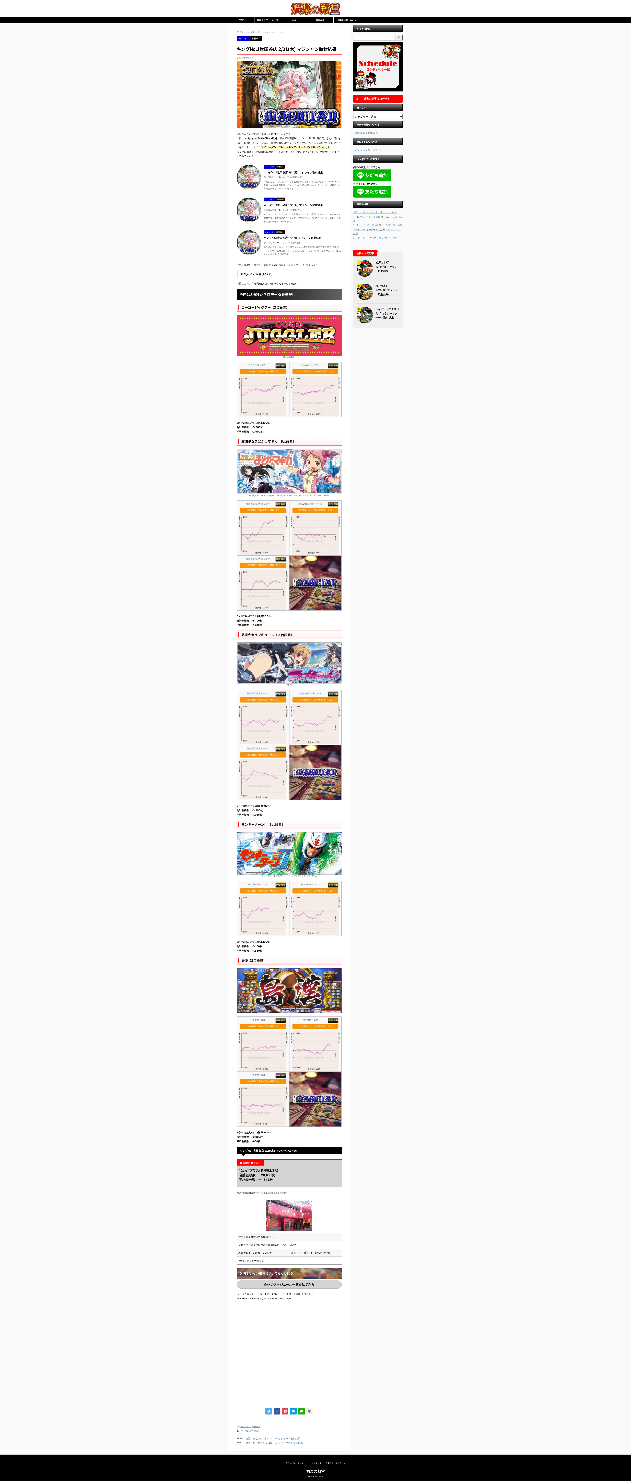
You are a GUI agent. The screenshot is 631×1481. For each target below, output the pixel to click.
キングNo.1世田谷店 (292, 177)
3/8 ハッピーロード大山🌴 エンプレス (375, 212)
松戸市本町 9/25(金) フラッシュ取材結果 (386, 290)
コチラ (248, 1260)
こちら (310, 1294)
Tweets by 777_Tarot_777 (368, 150)
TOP (241, 20)
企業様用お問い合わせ (335, 1463)
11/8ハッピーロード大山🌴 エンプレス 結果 (377, 225)
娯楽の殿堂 (315, 1471)
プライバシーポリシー (295, 1463)
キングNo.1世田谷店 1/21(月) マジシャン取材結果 (293, 205)
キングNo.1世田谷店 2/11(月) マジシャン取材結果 (293, 172)
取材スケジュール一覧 (268, 20)
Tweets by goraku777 (365, 132)
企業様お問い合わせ (346, 20)
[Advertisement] (264, 1330)
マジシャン (245, 1426)
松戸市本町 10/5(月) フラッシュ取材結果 (386, 267)
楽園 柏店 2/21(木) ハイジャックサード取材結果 (273, 1438)
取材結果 (320, 20)
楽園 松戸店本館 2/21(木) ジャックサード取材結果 (274, 1442)
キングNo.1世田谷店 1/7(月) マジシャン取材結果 (293, 237)
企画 (294, 20)
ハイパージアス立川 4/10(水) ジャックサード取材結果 (387, 313)
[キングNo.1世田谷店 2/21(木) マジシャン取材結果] (293, 1411)
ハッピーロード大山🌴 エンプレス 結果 (375, 237)
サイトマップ (315, 1463)
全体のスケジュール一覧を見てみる (289, 1284)
